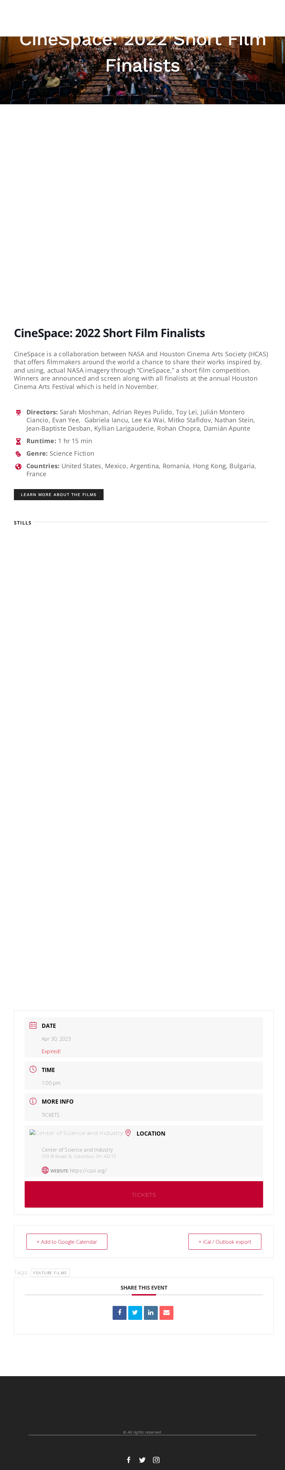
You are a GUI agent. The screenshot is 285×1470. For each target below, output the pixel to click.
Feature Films (50, 1272)
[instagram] (156, 1459)
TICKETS (51, 1115)
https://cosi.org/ (88, 1170)
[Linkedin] (151, 1313)
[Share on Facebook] (120, 1313)
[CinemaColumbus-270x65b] (50, 10)
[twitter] (142, 1459)
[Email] (166, 1313)
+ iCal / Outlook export (224, 1241)
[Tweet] (135, 1313)
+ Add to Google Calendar (66, 1241)
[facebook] (128, 1459)
